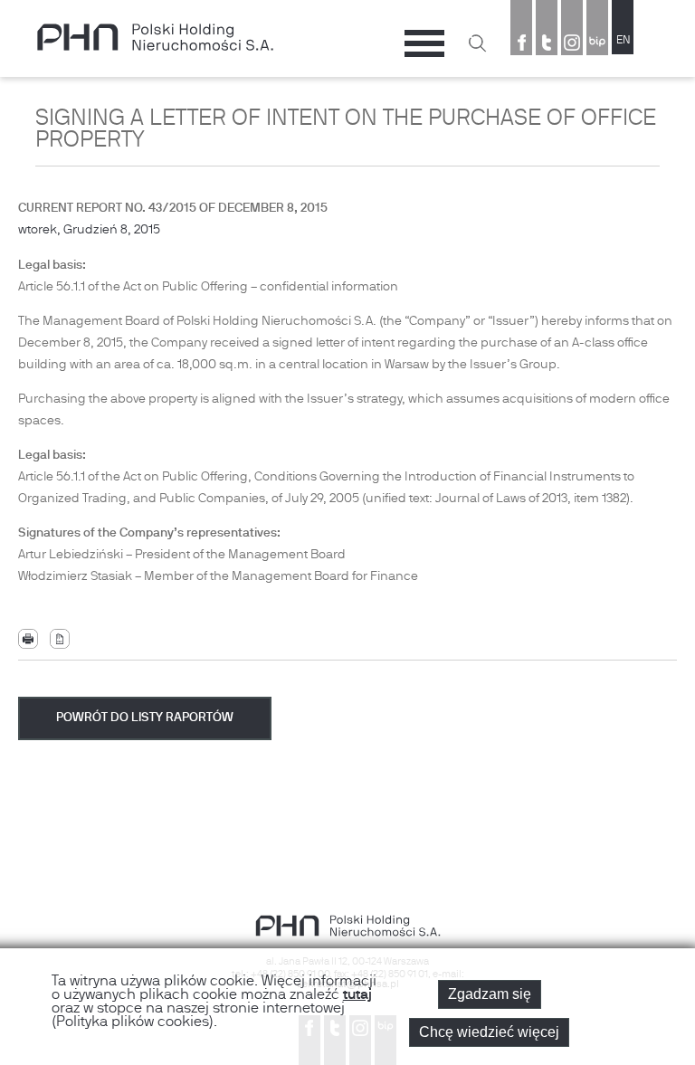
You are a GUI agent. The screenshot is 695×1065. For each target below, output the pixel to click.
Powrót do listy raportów (144, 718)
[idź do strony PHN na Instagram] (572, 44)
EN (623, 40)
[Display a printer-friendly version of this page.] (28, 639)
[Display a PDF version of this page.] (60, 639)
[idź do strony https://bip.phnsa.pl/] (597, 44)
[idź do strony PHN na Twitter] (546, 44)
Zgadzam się (489, 994)
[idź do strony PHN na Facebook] (521, 44)
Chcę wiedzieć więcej (489, 1032)
